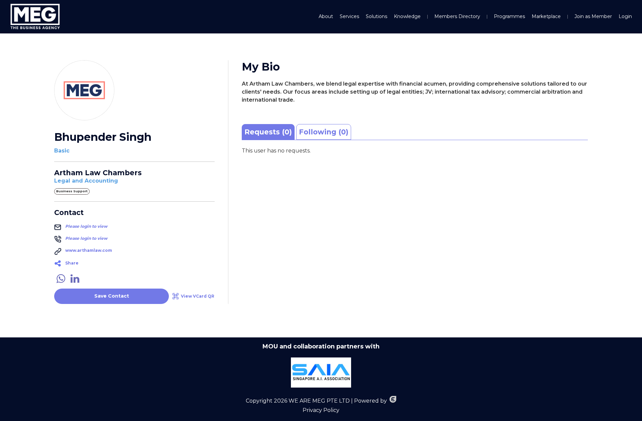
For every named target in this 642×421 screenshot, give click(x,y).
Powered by (370, 401)
